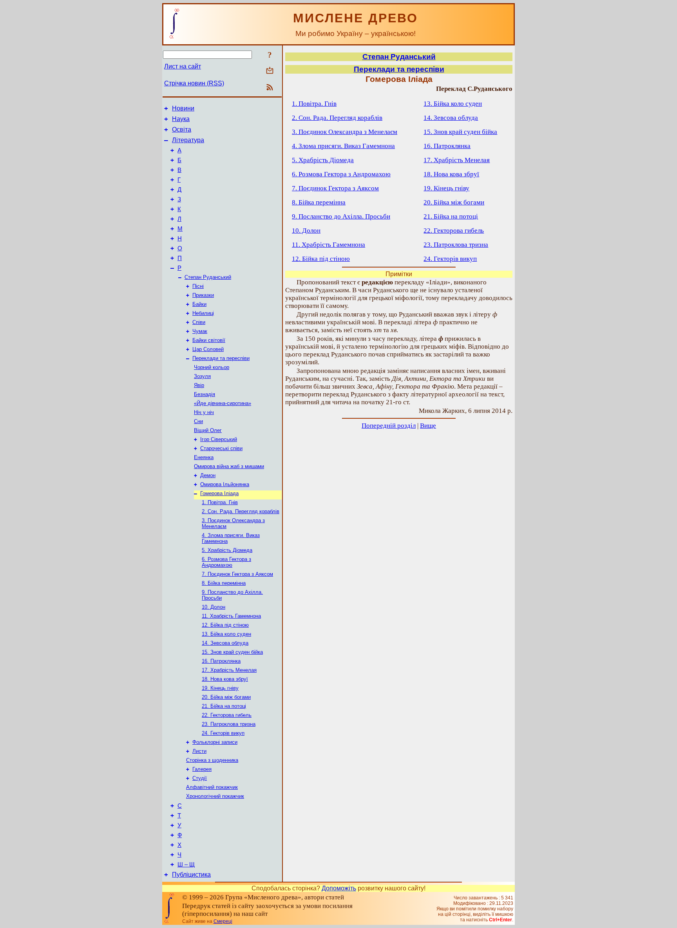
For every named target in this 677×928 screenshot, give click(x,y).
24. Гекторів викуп (223, 733)
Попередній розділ (389, 425)
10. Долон (213, 607)
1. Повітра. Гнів (220, 502)
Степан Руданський (208, 277)
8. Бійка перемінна (224, 583)
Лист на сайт (182, 66)
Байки (199, 304)
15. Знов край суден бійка (232, 652)
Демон (207, 475)
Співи (198, 322)
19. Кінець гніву (220, 688)
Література (188, 140)
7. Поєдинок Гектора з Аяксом (237, 574)
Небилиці (203, 313)
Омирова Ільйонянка (224, 484)
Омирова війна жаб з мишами (229, 466)
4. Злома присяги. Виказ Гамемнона (343, 146)
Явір (199, 385)
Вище (428, 425)
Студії (199, 778)
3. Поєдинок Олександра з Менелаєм (344, 132)
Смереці (223, 921)
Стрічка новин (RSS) (194, 83)
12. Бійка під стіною (225, 625)
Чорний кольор (211, 367)
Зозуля (202, 376)
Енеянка (204, 457)
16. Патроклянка (221, 661)
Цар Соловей (208, 349)
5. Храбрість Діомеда (227, 550)
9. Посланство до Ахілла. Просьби (341, 216)
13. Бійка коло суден (226, 634)
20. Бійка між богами (226, 697)
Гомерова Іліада (219, 493)
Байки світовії (208, 340)
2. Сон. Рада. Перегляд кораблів (240, 511)
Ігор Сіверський (218, 439)
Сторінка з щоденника (212, 760)
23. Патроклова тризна (228, 724)
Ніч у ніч (204, 412)
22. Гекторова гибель (227, 715)
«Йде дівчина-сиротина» (222, 403)
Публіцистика (191, 874)
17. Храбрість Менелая (229, 670)
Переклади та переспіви (221, 358)
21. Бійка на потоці (224, 706)
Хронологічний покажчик (215, 796)
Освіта (181, 129)
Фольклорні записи (214, 742)
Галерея (202, 769)
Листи (199, 751)
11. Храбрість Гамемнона (231, 616)
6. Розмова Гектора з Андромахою (226, 562)
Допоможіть (339, 888)
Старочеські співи (221, 448)
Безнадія (204, 394)
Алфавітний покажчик (212, 787)
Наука (181, 119)
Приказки (203, 295)
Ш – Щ (186, 864)
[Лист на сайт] (269, 71)
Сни (198, 421)
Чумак (199, 331)
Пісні (198, 286)
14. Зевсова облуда (225, 643)
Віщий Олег (208, 430)
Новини (183, 108)
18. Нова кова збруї (225, 679)
